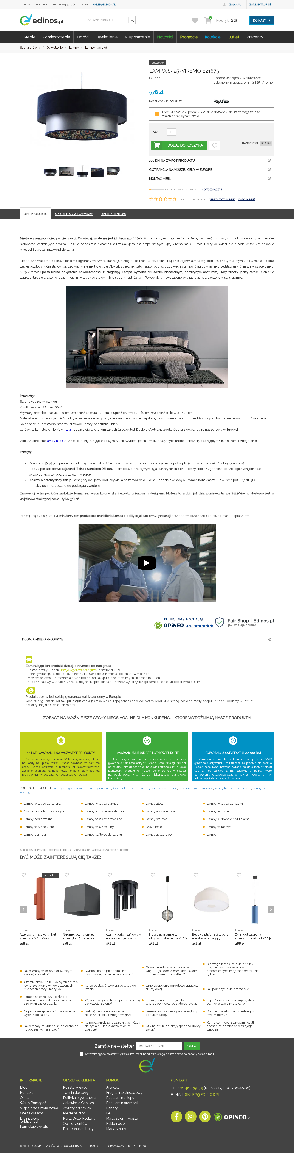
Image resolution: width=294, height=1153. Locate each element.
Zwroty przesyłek (77, 1108)
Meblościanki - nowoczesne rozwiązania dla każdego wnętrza (108, 1013)
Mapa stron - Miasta (122, 1118)
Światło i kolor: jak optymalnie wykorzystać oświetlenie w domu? (109, 972)
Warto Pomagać (33, 1103)
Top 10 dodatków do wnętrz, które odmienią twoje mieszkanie (231, 1001)
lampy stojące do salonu (70, 788)
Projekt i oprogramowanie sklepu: (117, 1145)
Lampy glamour (35, 834)
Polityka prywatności (79, 1098)
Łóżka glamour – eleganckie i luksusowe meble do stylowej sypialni (172, 1001)
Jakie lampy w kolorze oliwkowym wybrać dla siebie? (48, 972)
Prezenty (254, 37)
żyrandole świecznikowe (196, 788)
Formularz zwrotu (34, 1127)
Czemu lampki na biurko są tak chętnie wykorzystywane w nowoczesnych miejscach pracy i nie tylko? (51, 985)
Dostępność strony (78, 1129)
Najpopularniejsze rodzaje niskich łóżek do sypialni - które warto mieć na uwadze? (112, 1026)
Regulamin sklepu (120, 1098)
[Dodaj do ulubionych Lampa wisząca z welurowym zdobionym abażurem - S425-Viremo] (214, 145)
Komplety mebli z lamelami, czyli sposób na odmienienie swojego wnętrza (230, 1026)
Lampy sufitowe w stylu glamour (229, 819)
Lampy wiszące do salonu (42, 803)
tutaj (68, 429)
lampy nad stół (56, 441)
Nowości (165, 37)
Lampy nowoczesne (38, 819)
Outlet (233, 37)
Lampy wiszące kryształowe (104, 811)
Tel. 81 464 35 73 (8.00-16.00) (70, 4)
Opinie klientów (75, 1124)
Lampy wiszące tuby (99, 827)
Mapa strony (116, 1129)
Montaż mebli (160, 178)
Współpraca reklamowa (39, 1108)
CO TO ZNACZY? (212, 189)
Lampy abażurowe (159, 834)
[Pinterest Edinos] (205, 1118)
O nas (26, 4)
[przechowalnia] (197, 20)
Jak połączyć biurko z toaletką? (229, 989)
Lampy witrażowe (219, 827)
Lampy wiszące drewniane (103, 819)
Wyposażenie (137, 37)
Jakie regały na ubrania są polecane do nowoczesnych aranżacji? (51, 1027)
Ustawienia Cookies (78, 1103)
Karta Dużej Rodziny (79, 1118)
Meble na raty (74, 1113)
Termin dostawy (76, 1092)
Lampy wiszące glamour (102, 803)
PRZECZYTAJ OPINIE (222, 199)
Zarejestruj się (260, 4)
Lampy (212, 834)
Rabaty (112, 1108)
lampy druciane (100, 788)
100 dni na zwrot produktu (172, 160)
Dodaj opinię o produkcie (42, 639)
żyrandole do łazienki (162, 788)
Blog (24, 1087)
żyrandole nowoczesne (129, 788)
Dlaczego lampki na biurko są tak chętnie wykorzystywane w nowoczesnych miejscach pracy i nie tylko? (232, 969)
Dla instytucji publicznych (30, 1119)
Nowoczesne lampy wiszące (44, 811)
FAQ (109, 1113)
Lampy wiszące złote (39, 827)
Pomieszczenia (56, 37)
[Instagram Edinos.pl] (191, 1118)
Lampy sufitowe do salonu (103, 834)
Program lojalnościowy (124, 1092)
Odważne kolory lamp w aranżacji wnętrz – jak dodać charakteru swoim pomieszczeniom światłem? (172, 971)
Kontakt (41, 4)
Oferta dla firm (31, 1113)
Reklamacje (115, 1124)
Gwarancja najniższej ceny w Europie (180, 169)
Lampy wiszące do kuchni (225, 803)
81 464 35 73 (191, 1088)
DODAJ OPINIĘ (246, 199)
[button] (131, 20)
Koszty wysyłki (75, 1087)
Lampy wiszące (218, 811)
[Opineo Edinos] (232, 1118)
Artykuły (112, 1087)
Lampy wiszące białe (160, 811)
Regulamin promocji (122, 1103)
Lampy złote (154, 803)
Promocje (189, 37)
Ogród (83, 37)
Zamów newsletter (114, 1046)
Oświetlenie (107, 37)
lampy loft (222, 788)
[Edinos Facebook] (176, 1118)
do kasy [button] (260, 20)
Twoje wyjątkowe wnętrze (78, 670)
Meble (30, 37)
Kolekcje (213, 37)
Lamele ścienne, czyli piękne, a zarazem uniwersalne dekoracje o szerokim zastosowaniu (47, 1000)
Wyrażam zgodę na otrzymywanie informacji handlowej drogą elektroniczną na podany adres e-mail (149, 1054)
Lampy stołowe (156, 819)
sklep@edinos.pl (104, 4)
